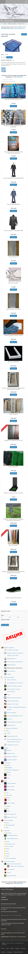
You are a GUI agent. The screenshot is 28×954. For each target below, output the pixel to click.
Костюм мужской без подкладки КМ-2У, (13, 178)
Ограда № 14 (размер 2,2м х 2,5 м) (13, 440)
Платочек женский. (13, 283)
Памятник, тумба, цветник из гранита (13, 492)
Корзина (24, 34)
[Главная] (1, 24)
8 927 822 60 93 (18, 77)
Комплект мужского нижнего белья (13, 335)
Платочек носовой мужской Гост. (13, 99)
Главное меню (8, 21)
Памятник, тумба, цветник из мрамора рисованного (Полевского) (13, 519)
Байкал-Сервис (18, 915)
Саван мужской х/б (13, 256)
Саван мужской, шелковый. (13, 309)
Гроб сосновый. (13, 414)
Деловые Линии (4, 915)
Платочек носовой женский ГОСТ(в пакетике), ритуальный (13, 152)
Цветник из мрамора (13, 361)
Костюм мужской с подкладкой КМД (13, 230)
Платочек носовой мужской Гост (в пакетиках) (13, 126)
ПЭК (13, 915)
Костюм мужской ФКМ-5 (13, 204)
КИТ (10, 915)
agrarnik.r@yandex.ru (19, 28)
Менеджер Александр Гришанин (9, 81)
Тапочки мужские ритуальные (13, 597)
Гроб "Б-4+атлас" (13, 545)
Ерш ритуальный (13, 466)
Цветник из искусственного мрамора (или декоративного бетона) (13, 388)
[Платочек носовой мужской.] (11, 46)
